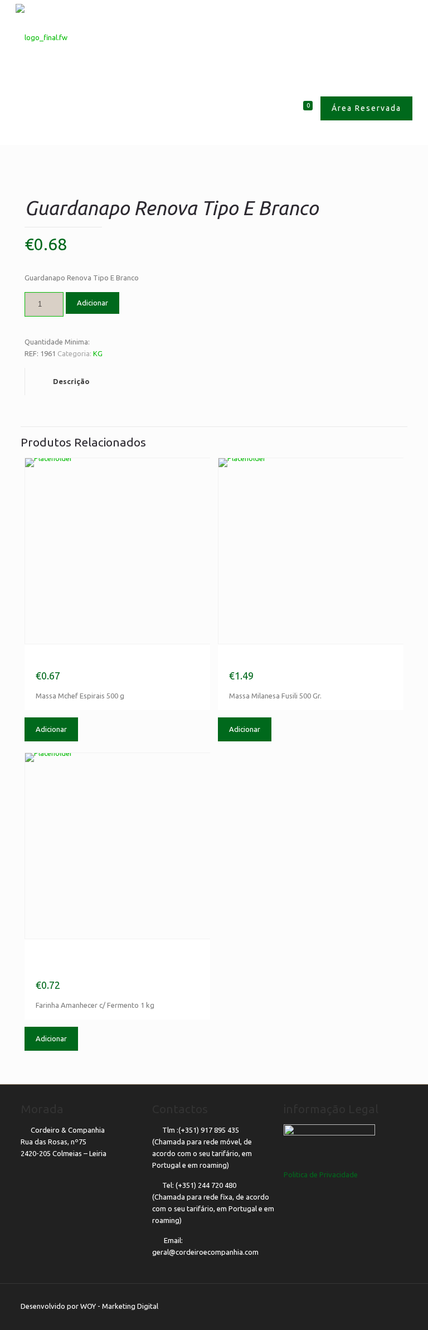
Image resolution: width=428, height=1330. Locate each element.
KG (98, 353)
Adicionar (92, 303)
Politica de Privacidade (321, 1174)
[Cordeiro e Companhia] (41, 37)
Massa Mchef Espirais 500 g (110, 660)
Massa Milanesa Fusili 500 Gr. (307, 660)
